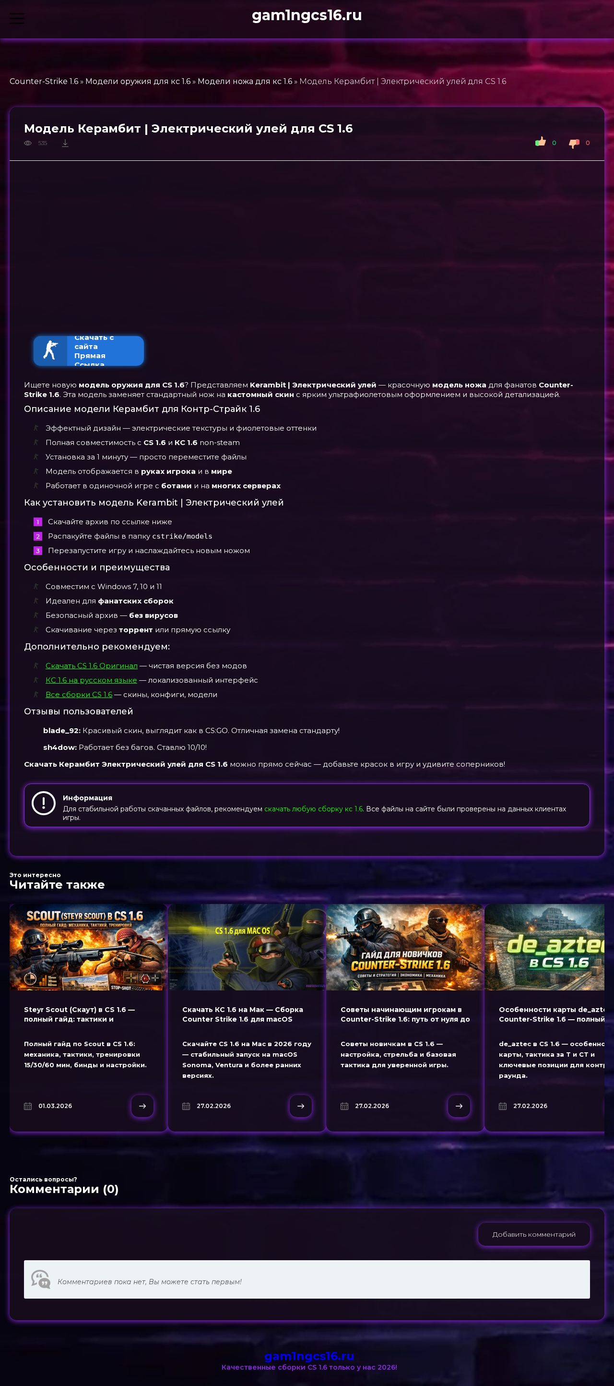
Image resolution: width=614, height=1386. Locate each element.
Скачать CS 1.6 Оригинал (92, 665)
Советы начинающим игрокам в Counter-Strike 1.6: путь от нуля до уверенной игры (405, 1019)
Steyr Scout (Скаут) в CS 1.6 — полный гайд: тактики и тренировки (79, 1019)
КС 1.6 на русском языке (91, 680)
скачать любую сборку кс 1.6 (313, 809)
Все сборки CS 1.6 (79, 694)
